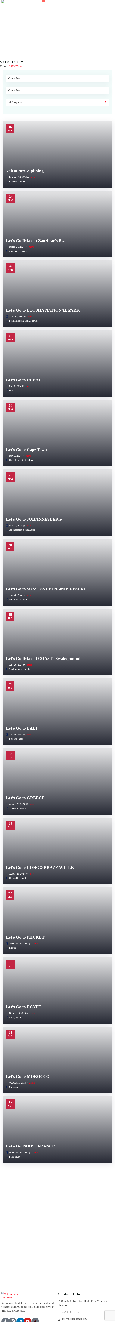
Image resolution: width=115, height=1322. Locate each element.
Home (3, 66)
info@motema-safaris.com (74, 1319)
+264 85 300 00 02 (70, 1312)
